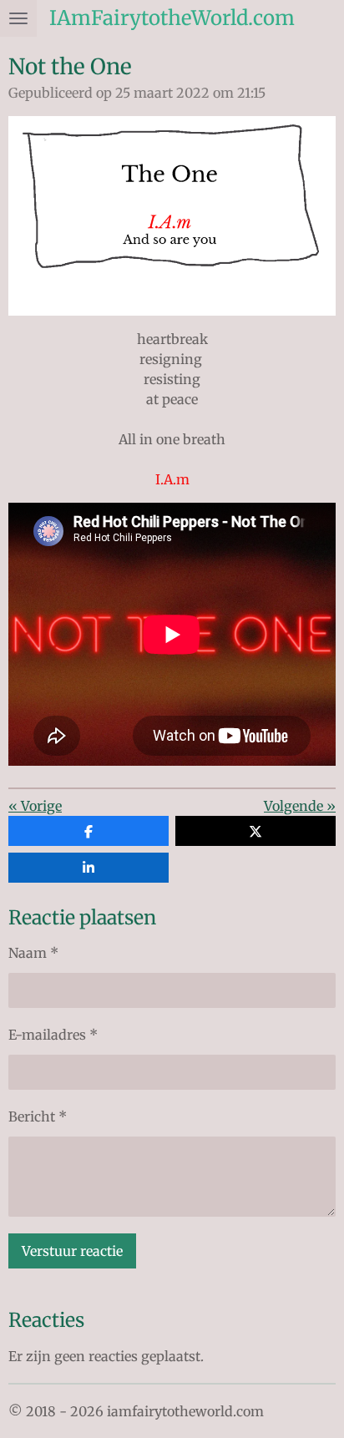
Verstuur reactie (72, 1251)
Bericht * (37, 1116)
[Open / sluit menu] (18, 18)
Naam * (33, 952)
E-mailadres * (53, 1034)
